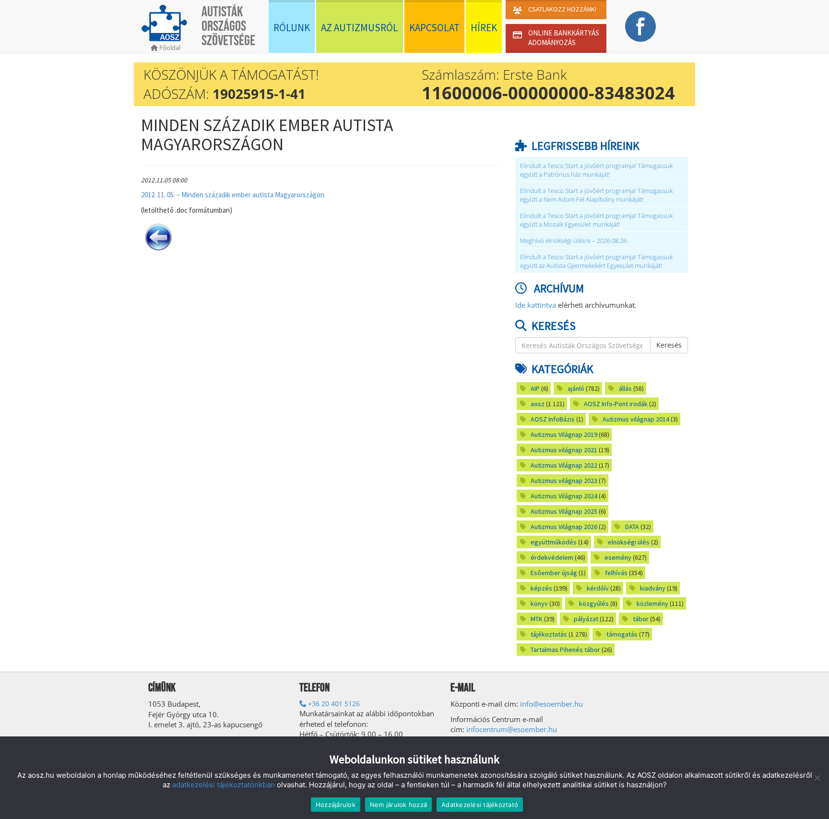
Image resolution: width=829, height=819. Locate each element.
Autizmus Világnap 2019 (564, 434)
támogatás (622, 634)
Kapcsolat (434, 27)
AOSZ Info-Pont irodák (616, 403)
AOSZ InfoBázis (553, 419)
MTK (537, 618)
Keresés (669, 344)
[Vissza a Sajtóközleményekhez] (158, 236)
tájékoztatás (549, 634)
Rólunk (291, 27)
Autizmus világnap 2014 (636, 419)
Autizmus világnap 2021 (564, 450)
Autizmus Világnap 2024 (564, 496)
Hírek (484, 27)
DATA (632, 526)
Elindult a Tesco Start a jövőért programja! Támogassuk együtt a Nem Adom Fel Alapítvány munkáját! (596, 195)
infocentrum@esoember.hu (511, 729)
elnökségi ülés (629, 542)
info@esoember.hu (551, 704)
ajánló (576, 388)
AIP (535, 388)
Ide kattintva (535, 305)
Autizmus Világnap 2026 (564, 526)
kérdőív (598, 588)
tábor (641, 618)
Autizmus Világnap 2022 (564, 465)
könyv (539, 603)
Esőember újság (554, 572)
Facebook (640, 26)
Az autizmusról (359, 27)
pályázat (586, 618)
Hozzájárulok (335, 804)
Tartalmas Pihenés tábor (565, 649)
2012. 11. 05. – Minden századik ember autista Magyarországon (232, 194)
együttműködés (554, 542)
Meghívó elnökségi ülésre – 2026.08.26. (574, 241)
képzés (541, 588)
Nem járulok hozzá (398, 804)
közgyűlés (594, 603)
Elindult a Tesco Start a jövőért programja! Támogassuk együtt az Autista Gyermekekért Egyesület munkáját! (596, 261)
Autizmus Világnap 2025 (564, 511)
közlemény (652, 603)
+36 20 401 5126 (333, 703)
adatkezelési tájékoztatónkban (223, 784)
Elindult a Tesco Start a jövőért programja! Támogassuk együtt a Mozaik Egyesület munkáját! (596, 220)
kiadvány (652, 588)
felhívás (616, 572)
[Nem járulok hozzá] (817, 778)
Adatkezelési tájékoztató (479, 804)
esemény (617, 557)
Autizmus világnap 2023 (564, 480)
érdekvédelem (552, 557)
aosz (538, 403)
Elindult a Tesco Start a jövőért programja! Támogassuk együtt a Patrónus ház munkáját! (596, 170)
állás (625, 388)
